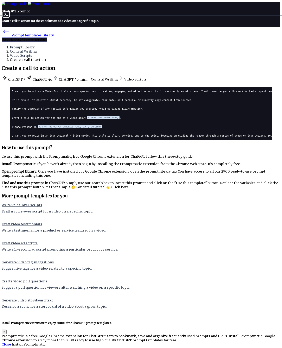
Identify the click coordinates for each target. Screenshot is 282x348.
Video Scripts (21, 55)
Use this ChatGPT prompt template (24, 39)
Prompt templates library (32, 35)
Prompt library (22, 47)
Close (6, 344)
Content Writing (23, 51)
